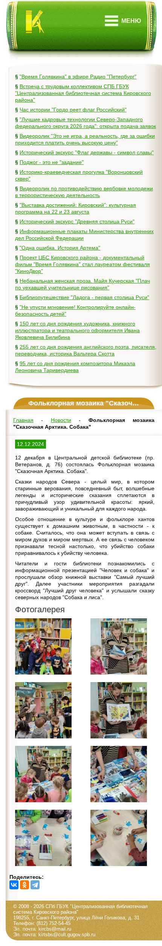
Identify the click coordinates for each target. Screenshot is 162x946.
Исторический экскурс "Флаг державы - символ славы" (87, 152)
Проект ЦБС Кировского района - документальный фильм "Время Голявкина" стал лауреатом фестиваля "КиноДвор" (82, 264)
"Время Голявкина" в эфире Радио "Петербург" (78, 77)
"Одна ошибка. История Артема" (60, 248)
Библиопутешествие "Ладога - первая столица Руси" (84, 297)
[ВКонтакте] (13, 884)
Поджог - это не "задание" (52, 162)
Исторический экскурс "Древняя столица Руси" (77, 221)
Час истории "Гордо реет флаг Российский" (73, 110)
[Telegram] (35, 884)
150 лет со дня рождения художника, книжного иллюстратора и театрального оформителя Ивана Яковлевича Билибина (77, 330)
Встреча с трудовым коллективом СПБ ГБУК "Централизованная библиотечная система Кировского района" (83, 93)
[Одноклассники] (24, 884)
